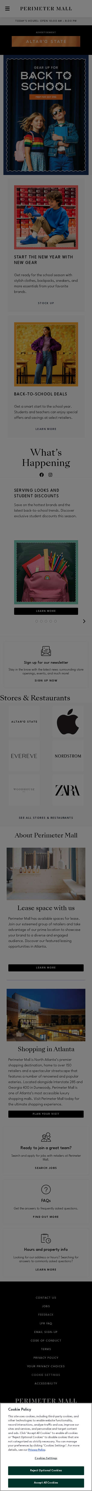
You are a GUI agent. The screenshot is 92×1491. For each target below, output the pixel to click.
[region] (46, 1447)
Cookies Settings (46, 1458)
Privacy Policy (36, 1450)
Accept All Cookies (46, 1483)
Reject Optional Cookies (46, 1470)
